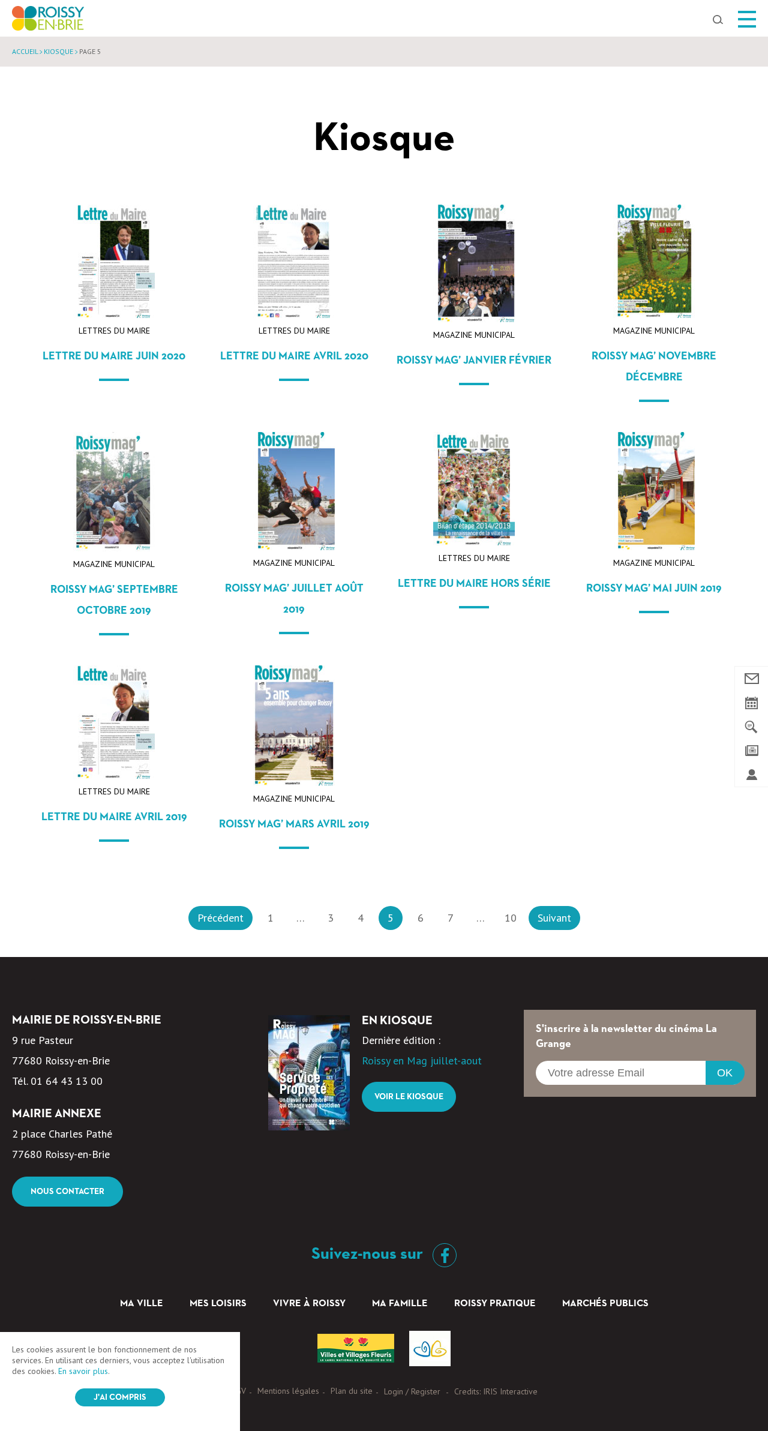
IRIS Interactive (510, 1391)
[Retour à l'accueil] (48, 21)
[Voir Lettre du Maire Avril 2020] (294, 314)
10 (511, 918)
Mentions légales (288, 1390)
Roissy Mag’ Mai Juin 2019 (654, 588)
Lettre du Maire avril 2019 (114, 817)
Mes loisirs (218, 1304)
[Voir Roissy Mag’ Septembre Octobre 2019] (114, 547)
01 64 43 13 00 (67, 1081)
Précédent (220, 918)
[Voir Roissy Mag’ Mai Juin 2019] (654, 546)
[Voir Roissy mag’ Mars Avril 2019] (294, 782)
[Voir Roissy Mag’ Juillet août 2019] (294, 546)
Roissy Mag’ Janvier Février (474, 360)
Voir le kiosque (408, 1097)
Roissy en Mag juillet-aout (422, 1060)
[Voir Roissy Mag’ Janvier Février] (474, 318)
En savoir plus (83, 1371)
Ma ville (141, 1304)
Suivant (554, 918)
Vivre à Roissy (309, 1304)
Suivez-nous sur (369, 1254)
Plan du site (352, 1390)
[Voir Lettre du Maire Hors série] (474, 541)
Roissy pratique (495, 1304)
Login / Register (412, 1391)
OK (725, 1073)
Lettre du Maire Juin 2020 (114, 356)
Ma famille (400, 1304)
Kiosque (58, 51)
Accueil (25, 51)
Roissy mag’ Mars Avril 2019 (294, 824)
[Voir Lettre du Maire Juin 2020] (114, 314)
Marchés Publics (605, 1304)
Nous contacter (67, 1191)
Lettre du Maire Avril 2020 (294, 356)
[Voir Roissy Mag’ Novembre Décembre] (654, 314)
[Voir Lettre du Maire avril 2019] (114, 775)
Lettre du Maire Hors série (474, 583)
